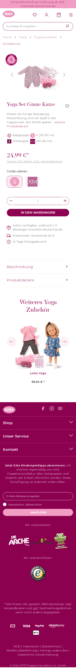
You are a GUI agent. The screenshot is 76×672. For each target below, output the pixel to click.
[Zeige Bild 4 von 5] (43, 87)
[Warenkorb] (59, 15)
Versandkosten (15, 608)
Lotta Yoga (38, 373)
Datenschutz (51, 646)
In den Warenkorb (38, 212)
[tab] (38, 267)
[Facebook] (43, 409)
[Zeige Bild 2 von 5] (32, 87)
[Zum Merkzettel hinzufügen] (67, 106)
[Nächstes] (64, 75)
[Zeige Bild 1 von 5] (27, 87)
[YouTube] (60, 409)
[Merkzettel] (35, 15)
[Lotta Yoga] (38, 344)
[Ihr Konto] (47, 15)
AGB (17, 646)
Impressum (31, 646)
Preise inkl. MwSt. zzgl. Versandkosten (34, 161)
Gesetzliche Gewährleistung (38, 654)
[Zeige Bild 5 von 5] (48, 87)
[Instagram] (52, 409)
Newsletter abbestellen (25, 504)
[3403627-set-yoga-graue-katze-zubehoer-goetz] (38, 75)
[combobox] (32, 26)
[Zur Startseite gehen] (9, 14)
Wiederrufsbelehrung (22, 650)
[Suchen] (67, 26)
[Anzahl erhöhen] (65, 201)
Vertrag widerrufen (54, 650)
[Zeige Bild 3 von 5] (38, 87)
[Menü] (69, 15)
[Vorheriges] (12, 75)
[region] (38, 75)
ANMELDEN (38, 512)
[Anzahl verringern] (11, 201)
